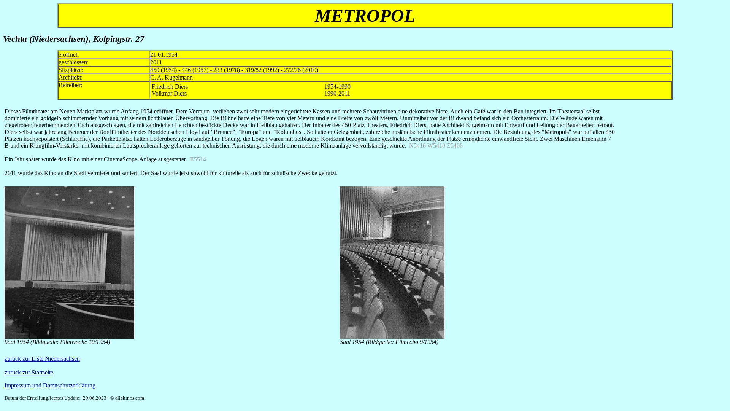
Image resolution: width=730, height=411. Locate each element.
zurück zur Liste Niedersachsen (42, 358)
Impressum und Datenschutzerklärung (50, 385)
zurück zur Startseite (29, 372)
